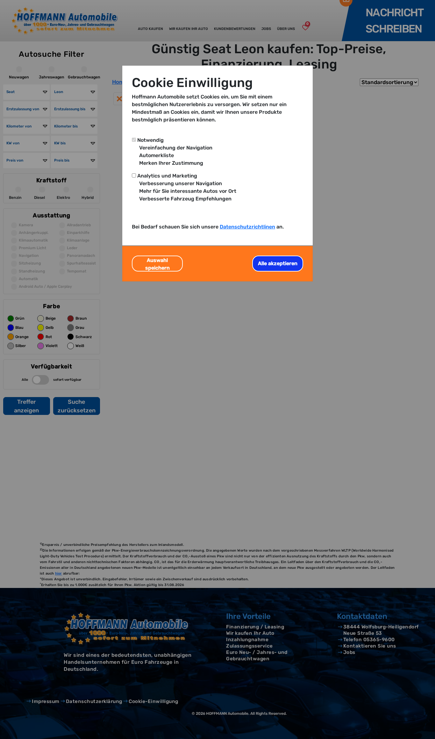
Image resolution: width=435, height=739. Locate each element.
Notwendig (150, 140)
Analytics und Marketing (167, 176)
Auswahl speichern (157, 264)
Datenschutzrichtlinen (247, 227)
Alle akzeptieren (277, 263)
